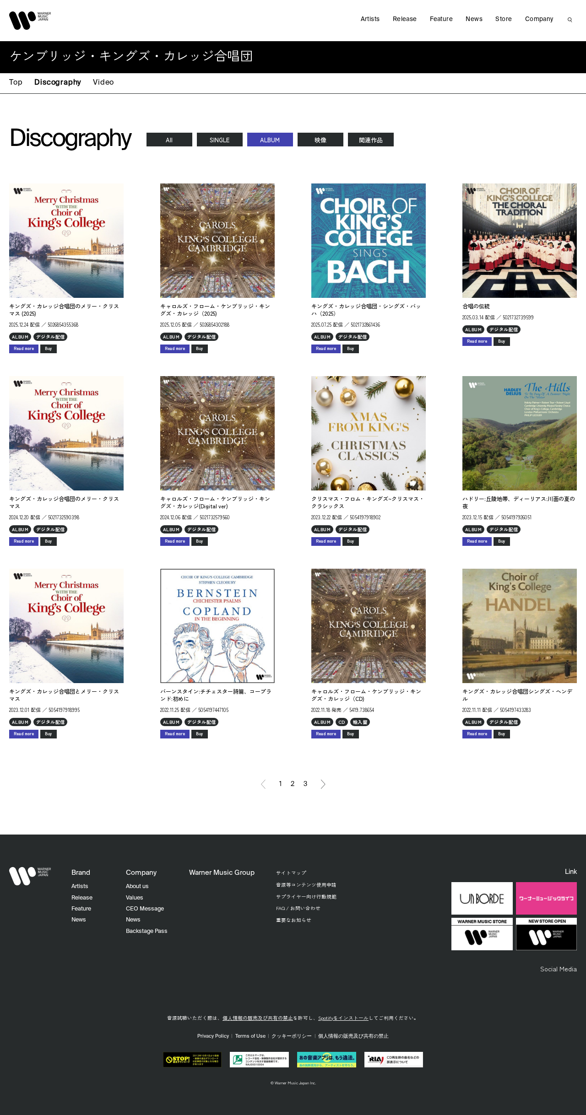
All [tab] (169, 139)
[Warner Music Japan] (30, 876)
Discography (57, 82)
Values (134, 898)
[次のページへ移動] (323, 784)
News (474, 19)
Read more (24, 348)
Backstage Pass (147, 931)
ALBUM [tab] (270, 139)
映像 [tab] (320, 139)
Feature (441, 19)
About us (137, 886)
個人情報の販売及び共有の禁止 (257, 1017)
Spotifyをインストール (343, 1017)
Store (503, 19)
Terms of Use (250, 1036)
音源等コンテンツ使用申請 (306, 884)
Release (405, 19)
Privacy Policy (213, 1036)
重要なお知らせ (293, 919)
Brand (80, 872)
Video (103, 82)
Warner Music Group (222, 872)
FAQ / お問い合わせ (298, 908)
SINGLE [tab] (219, 139)
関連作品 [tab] (371, 139)
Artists (370, 19)
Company (539, 19)
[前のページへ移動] (263, 784)
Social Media (558, 968)
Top (15, 82)
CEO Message (145, 909)
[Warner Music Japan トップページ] (30, 20)
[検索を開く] (570, 20)
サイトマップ (291, 872)
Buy (48, 348)
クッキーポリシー (291, 1036)
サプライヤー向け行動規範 (306, 896)
